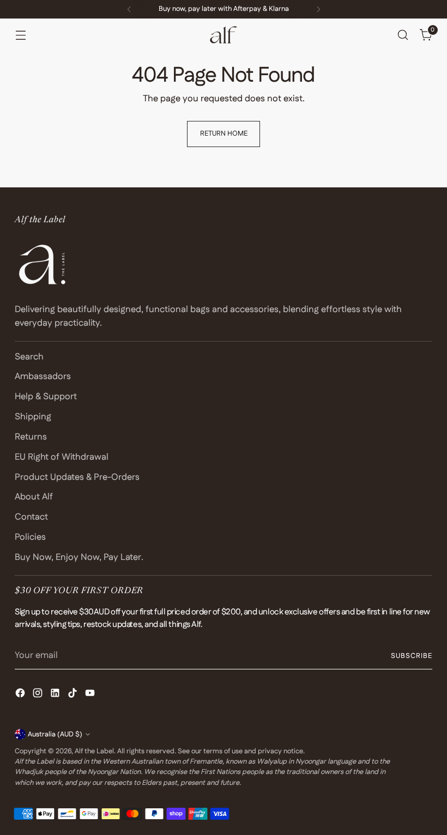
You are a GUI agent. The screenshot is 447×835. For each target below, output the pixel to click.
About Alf (34, 496)
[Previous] (129, 9)
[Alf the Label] (223, 35)
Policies (30, 537)
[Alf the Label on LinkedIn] (56, 695)
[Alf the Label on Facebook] (21, 695)
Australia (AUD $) (55, 734)
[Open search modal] (403, 35)
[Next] (318, 9)
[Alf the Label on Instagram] (38, 695)
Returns (31, 436)
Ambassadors (43, 376)
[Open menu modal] (20, 35)
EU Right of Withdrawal (61, 457)
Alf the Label (94, 751)
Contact (31, 516)
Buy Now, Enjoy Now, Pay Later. (79, 557)
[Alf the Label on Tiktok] (73, 695)
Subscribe (411, 656)
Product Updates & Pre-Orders (77, 477)
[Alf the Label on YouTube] (91, 695)
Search (29, 356)
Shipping (33, 416)
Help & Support (46, 396)
